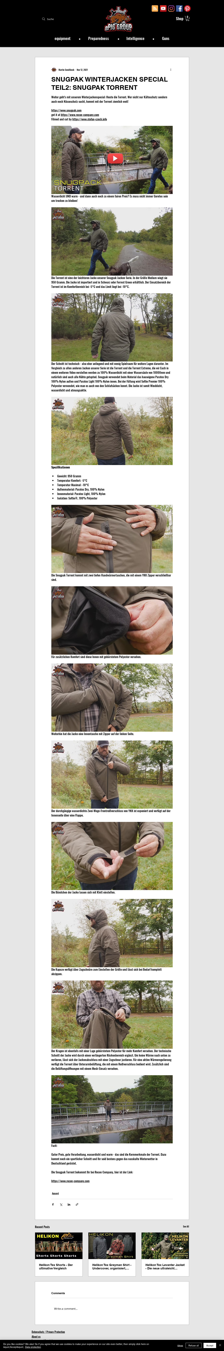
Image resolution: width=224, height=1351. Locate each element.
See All (186, 1226)
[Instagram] (171, 8)
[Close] (220, 1345)
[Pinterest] (187, 8)
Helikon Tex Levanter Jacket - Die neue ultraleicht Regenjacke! (165, 1266)
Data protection (33, 1347)
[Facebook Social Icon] (179, 8)
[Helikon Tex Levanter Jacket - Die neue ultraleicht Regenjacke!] (165, 1246)
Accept (209, 1345)
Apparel (55, 1193)
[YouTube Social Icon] (163, 8)
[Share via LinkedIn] (69, 1204)
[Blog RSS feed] (155, 8)
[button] (188, 18)
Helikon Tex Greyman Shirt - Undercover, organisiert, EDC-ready (111, 1266)
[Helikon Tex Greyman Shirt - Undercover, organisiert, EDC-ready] (112, 1246)
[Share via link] (77, 1204)
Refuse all (193, 1345)
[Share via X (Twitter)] (60, 1204)
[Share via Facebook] (52, 1204)
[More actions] (171, 70)
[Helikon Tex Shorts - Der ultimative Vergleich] (58, 1246)
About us (36, 1337)
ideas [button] (180, 1345)
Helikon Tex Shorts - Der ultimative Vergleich (56, 1266)
